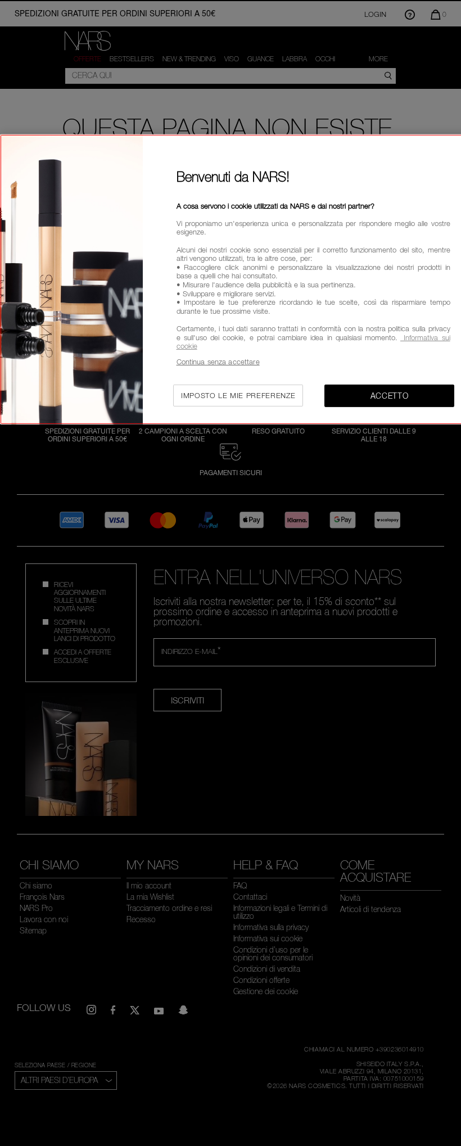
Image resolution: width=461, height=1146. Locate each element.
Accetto (389, 395)
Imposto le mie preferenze (238, 395)
